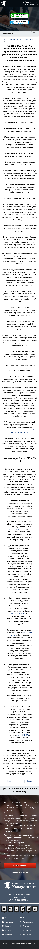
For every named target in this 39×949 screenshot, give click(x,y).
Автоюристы (28, 922)
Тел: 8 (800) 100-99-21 (20, 900)
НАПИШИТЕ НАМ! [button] (21, 15)
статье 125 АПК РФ (16, 529)
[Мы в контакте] (10, 909)
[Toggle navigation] (33, 33)
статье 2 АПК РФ (22, 735)
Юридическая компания (4, 3)
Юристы (26, 918)
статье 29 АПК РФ (18, 614)
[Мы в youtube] (35, 909)
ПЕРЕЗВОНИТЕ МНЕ (20, 872)
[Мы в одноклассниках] (17, 909)
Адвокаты (9, 922)
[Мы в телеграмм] (23, 909)
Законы (26, 926)
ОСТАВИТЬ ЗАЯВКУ (20, 866)
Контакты (27, 930)
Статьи (8, 930)
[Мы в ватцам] (29, 909)
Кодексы (8, 926)
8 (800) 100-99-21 (30, 2)
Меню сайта (8, 33)
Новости (8, 934)
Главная (8, 918)
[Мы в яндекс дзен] (4, 909)
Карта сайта (28, 934)
